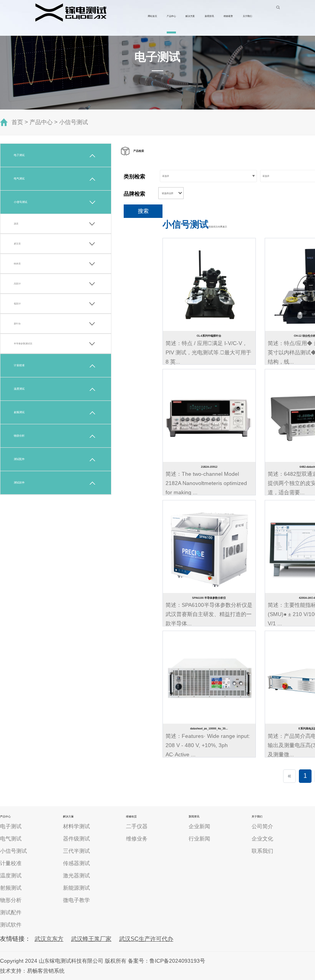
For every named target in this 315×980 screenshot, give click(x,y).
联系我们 (262, 851)
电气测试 (19, 178)
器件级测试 (76, 838)
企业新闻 (199, 826)
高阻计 (17, 283)
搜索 (143, 211)
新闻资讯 (209, 16)
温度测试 (19, 388)
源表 (16, 223)
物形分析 (19, 435)
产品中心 (171, 16)
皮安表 (17, 243)
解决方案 (190, 16)
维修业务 (137, 838)
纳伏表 (17, 263)
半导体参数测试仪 (23, 343)
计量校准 (19, 365)
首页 (17, 122)
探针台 (17, 323)
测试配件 (19, 459)
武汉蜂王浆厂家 (91, 938)
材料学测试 (76, 826)
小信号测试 (73, 122)
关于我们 (247, 16)
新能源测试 (76, 888)
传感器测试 (76, 863)
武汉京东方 (49, 938)
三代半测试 (76, 851)
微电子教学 (76, 900)
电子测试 (19, 155)
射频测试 (19, 412)
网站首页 (152, 16)
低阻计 (17, 303)
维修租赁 (228, 16)
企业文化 (262, 838)
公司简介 (262, 826)
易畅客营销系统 (46, 971)
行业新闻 (199, 838)
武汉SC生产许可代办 (146, 938)
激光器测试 (76, 875)
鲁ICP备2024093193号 (177, 961)
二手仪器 (137, 826)
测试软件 (19, 482)
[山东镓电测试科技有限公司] (70, 12)
